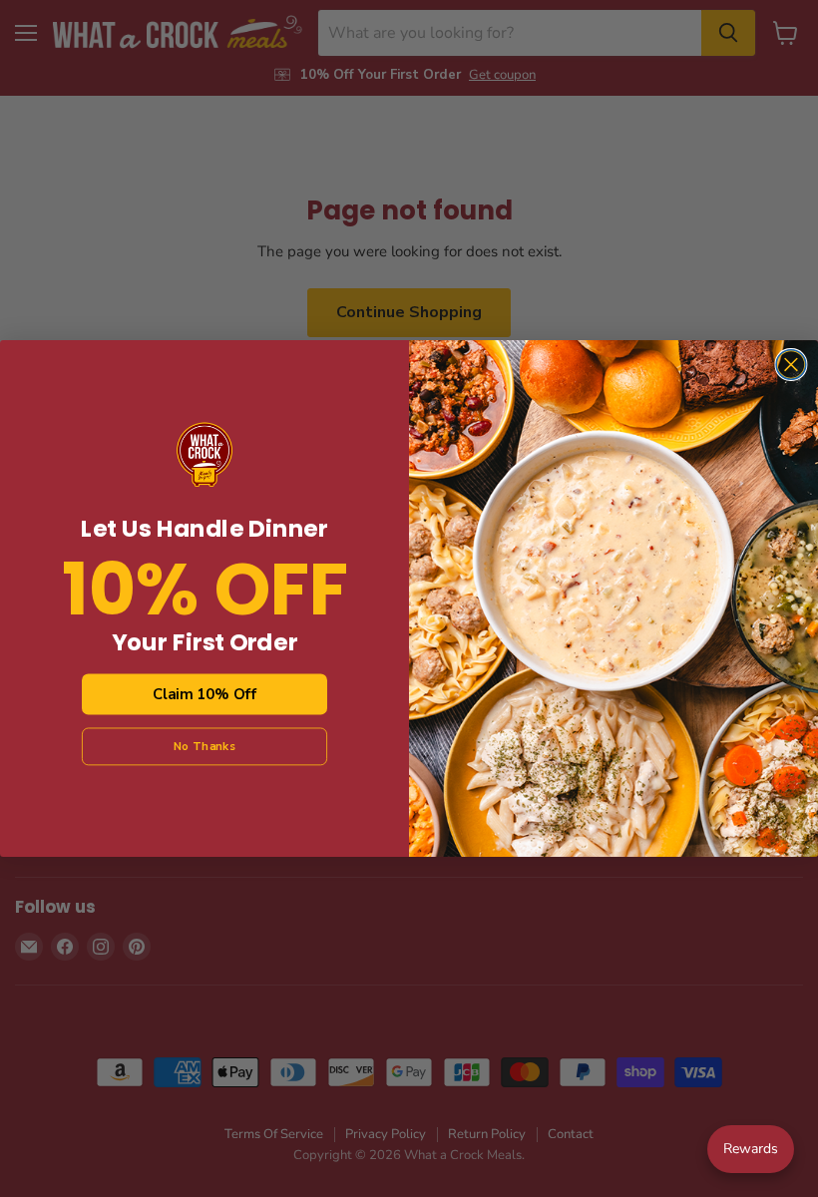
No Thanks (204, 746)
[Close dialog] (791, 365)
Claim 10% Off (204, 694)
